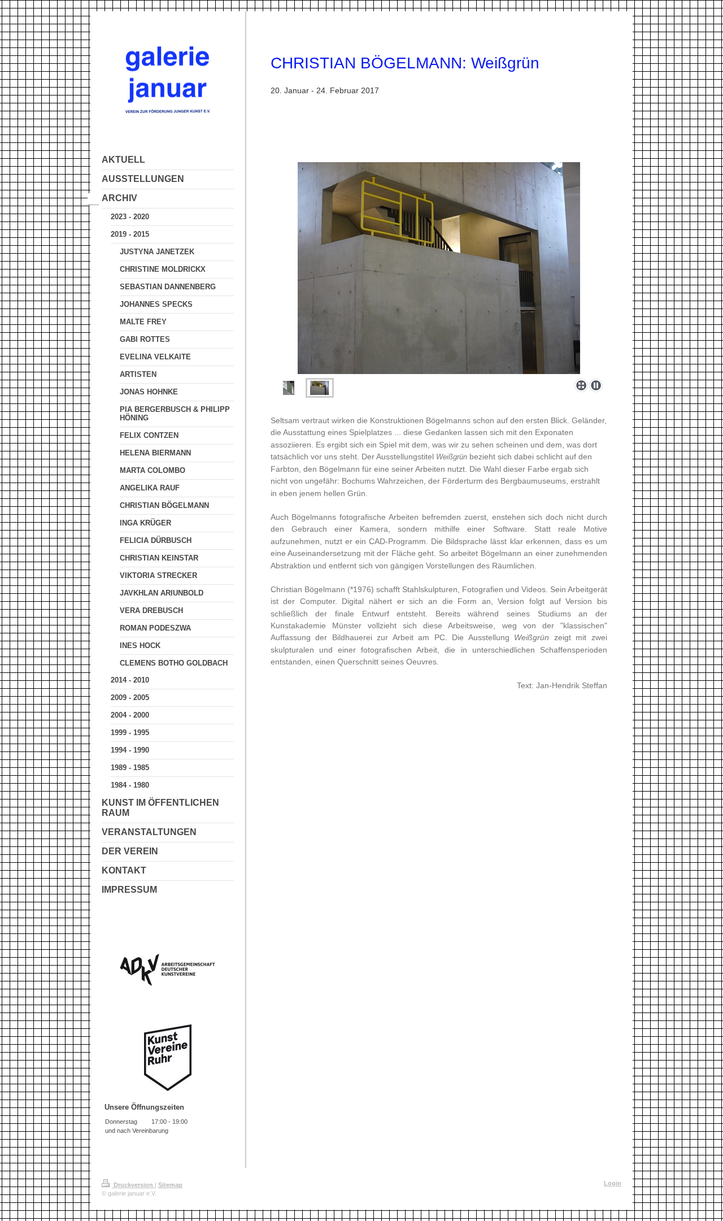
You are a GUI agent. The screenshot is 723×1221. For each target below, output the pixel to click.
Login (612, 1183)
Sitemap (170, 1184)
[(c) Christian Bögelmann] (439, 268)
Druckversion (133, 1184)
